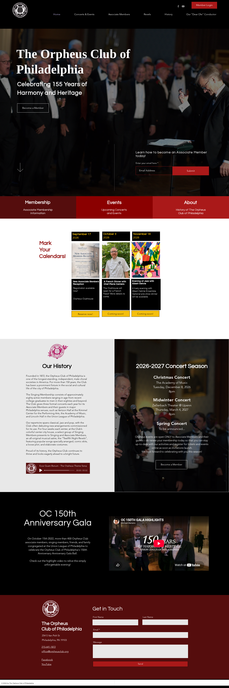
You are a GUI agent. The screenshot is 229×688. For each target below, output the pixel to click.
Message (97, 642)
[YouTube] (183, 6)
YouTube (46, 664)
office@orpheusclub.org (55, 651)
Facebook (47, 659)
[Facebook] (178, 6)
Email (95, 630)
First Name (98, 617)
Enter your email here (146, 163)
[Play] (40, 470)
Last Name (148, 617)
